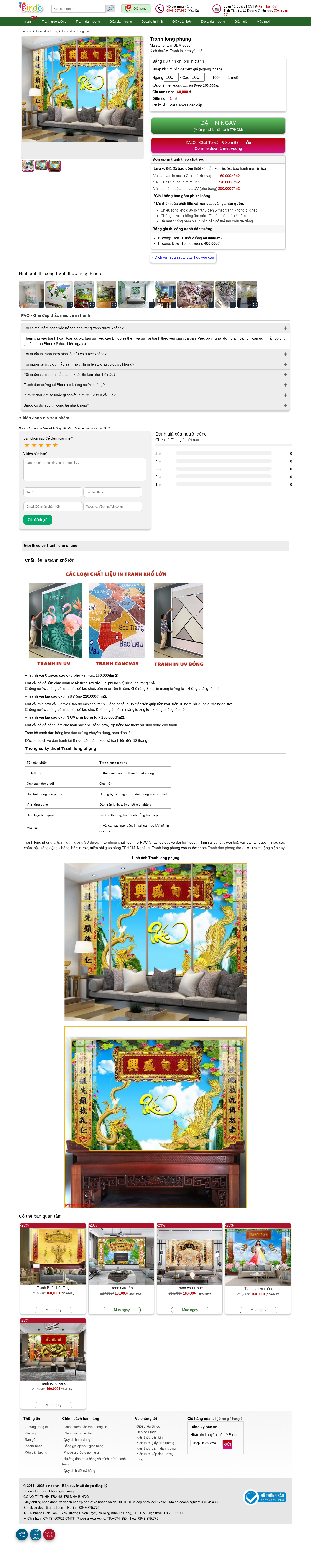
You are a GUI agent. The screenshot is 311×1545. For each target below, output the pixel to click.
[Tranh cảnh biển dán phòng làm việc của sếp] (166, 294)
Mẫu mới (263, 21)
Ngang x (166, 78)
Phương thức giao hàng (81, 1452)
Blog (139, 1459)
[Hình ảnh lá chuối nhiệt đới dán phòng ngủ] (136, 294)
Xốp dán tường (36, 1452)
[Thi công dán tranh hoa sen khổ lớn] (31, 294)
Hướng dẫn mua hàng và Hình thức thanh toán (94, 1461)
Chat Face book (36, 1534)
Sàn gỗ (30, 1440)
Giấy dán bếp (182, 21)
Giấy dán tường (121, 21)
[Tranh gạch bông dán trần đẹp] (225, 294)
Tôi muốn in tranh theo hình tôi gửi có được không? (65, 354)
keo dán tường (76, 733)
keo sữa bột (158, 794)
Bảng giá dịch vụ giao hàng (83, 1446)
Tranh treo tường (54, 21)
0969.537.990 (176, 10)
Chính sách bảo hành (79, 1433)
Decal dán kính (152, 21)
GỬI (227, 1444)
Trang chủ (25, 31)
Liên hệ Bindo (146, 1432)
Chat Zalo (22, 1534)
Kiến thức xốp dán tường (154, 1454)
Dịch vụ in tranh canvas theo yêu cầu (184, 257)
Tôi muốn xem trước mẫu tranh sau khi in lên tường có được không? (79, 364)
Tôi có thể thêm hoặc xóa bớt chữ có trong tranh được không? (74, 328)
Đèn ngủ (31, 1433)
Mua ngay (53, 1310)
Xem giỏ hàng (229, 1419)
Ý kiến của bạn (35, 454)
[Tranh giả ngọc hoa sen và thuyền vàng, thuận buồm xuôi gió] (247, 294)
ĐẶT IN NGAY (218, 126)
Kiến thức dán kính (150, 1437)
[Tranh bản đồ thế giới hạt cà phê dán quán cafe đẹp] (195, 294)
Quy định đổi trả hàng (79, 1471)
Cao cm (196, 78)
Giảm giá (241, 21)
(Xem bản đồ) (267, 6)
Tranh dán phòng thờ (75, 31)
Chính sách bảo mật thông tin (85, 1427)
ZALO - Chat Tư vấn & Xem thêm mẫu (218, 145)
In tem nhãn (33, 1446)
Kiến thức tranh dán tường (156, 1448)
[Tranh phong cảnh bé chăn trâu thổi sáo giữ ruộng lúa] (84, 294)
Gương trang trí (36, 1427)
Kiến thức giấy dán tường (155, 1443)
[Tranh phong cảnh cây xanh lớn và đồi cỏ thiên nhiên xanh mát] (106, 294)
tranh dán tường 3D (73, 842)
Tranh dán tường (88, 21)
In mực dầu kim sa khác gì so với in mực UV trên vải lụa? (70, 395)
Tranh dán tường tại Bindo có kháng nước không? (64, 385)
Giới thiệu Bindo (148, 1426)
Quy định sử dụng (77, 1440)
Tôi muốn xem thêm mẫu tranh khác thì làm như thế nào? (69, 375)
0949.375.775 (89, 1507)
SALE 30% (49, 1534)
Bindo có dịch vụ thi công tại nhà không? (56, 405)
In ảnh (28, 21)
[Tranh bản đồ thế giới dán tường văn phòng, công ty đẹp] (59, 294)
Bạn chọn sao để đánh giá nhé (48, 438)
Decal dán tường (213, 21)
